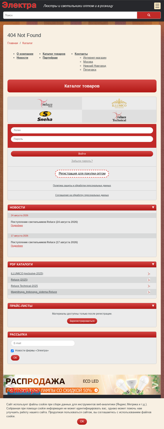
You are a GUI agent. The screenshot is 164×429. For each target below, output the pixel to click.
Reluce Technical (119, 116)
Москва (88, 61)
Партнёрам (50, 57)
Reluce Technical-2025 (24, 285)
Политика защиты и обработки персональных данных (82, 185)
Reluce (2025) (19, 279)
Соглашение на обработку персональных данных (82, 195)
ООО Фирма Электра (73, 5)
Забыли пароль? (82, 161)
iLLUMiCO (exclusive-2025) (27, 273)
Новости (22, 57)
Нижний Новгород (94, 65)
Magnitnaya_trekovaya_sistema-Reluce (34, 291)
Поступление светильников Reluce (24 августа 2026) (44, 221)
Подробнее (17, 225)
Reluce (45, 103)
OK (82, 421)
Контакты (81, 53)
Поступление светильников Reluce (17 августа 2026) (44, 242)
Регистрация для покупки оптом (82, 173)
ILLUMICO (119, 103)
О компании (25, 53)
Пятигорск (89, 69)
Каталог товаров (54, 53)
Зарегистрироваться (82, 321)
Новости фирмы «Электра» (32, 350)
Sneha (45, 116)
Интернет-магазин (94, 57)
